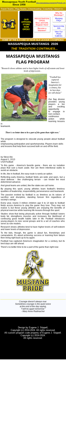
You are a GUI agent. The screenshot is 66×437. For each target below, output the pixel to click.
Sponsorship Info (58, 27)
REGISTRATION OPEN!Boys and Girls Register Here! (42, 21)
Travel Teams (7, 9)
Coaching (47, 9)
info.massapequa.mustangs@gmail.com (51, 3)
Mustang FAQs (58, 19)
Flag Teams (20, 9)
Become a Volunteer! (42, 29)
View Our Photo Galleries (59, 34)
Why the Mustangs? (59, 14)
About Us (58, 9)
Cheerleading (34, 9)
